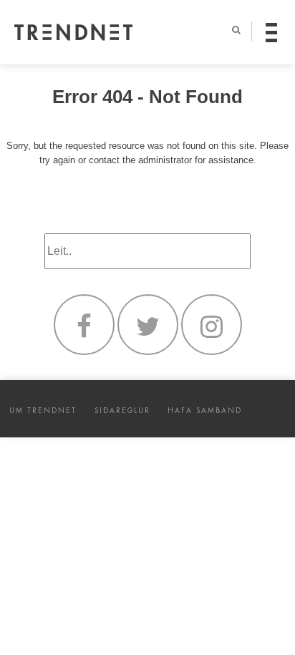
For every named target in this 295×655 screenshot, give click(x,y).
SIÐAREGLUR (122, 410)
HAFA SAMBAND (205, 410)
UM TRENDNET (43, 410)
